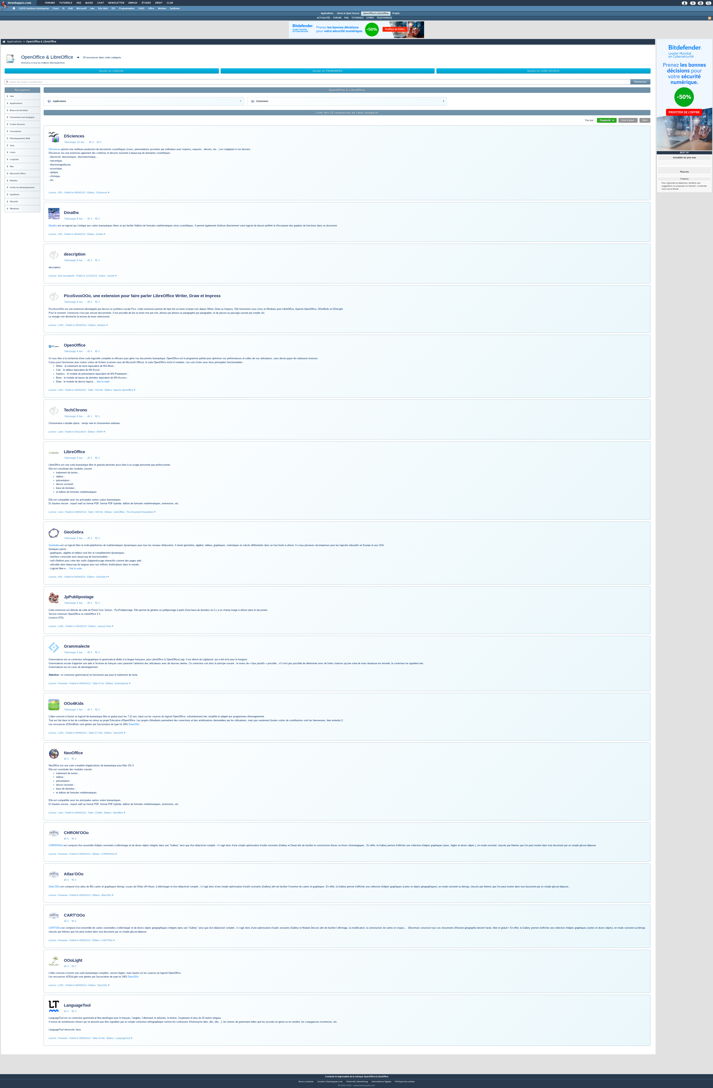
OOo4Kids (74, 703)
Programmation (127, 8)
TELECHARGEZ (384, 18)
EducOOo (134, 724)
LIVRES (370, 18)
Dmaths (71, 212)
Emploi (132, 2)
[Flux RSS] (709, 18)
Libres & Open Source (348, 13)
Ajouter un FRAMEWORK (327, 71)
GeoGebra (73, 532)
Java (92, 8)
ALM (70, 8)
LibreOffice (74, 451)
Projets (396, 13)
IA (63, 8)
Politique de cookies (405, 1081)
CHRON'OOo (76, 832)
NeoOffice (73, 753)
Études (146, 2)
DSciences (74, 136)
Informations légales (381, 1081)
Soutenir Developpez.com (330, 1081)
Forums (49, 2)
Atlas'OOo (73, 874)
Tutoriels (65, 2)
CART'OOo (74, 915)
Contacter (330, 1076)
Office (151, 8)
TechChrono (75, 410)
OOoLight (73, 960)
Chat (100, 2)
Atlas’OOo (54, 886)
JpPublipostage (79, 597)
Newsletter (116, 2)
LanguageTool (77, 1005)
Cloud (55, 8)
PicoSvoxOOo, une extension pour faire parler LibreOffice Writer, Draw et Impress (142, 295)
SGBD (141, 8)
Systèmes (175, 8)
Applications (327, 13)
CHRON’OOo (56, 845)
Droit (158, 2)
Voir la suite (103, 381)
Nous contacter (306, 1081)
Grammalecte (77, 646)
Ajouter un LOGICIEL (111, 71)
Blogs (89, 2)
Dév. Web (103, 8)
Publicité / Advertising (357, 1081)
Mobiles (162, 8)
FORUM (337, 18)
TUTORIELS (357, 18)
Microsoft (81, 8)
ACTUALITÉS (323, 18)
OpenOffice (74, 345)
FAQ (78, 2)
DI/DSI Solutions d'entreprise (34, 8)
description (74, 254)
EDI (113, 8)
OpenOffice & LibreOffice (376, 13)
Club (169, 2)
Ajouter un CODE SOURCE (543, 71)
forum (675, 189)
